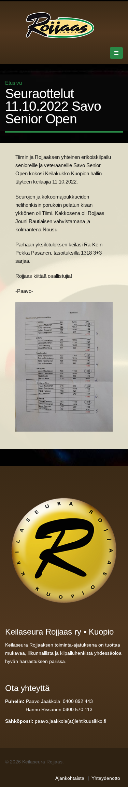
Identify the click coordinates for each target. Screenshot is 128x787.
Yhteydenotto (105, 778)
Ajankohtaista (69, 778)
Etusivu (13, 83)
